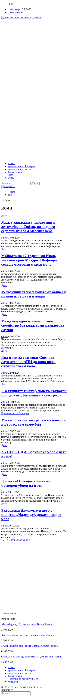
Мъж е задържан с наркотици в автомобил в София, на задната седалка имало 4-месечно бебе (28, 226)
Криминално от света (19, 169)
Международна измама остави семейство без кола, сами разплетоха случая (32, 325)
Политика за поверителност (23, 678)
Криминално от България (21, 166)
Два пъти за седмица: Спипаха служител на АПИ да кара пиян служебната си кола (28, 361)
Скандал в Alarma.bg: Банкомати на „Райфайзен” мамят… (32, 656)
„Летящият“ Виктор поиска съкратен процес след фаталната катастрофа (34, 393)
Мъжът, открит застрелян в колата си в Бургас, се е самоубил (33, 422)
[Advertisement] (34, 56)
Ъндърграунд (15, 172)
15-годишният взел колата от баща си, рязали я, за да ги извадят (34, 294)
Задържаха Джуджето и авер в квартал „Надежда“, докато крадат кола (31, 514)
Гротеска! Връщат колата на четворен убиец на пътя (25, 483)
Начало (11, 163)
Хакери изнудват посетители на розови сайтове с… (29, 635)
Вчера (11, 177)
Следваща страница (19, 540)
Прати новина (15, 12)
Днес (10, 174)
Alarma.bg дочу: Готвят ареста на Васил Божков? (27, 624)
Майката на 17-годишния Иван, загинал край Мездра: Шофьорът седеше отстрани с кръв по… (30, 260)
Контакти (13, 681)
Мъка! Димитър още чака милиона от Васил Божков (29, 645)
